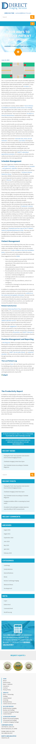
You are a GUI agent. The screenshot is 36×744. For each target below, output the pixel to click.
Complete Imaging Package (11, 712)
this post (9, 180)
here (11, 364)
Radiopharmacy (7, 702)
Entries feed (7, 604)
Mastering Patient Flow (14, 309)
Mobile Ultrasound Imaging (11, 718)
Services (5, 692)
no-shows (26, 86)
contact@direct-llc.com (23, 13)
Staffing (5, 696)
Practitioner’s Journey (27, 206)
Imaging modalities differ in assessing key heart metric (16, 502)
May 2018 (6, 545)
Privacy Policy (7, 690)
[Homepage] (11, 44)
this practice (16, 332)
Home (4, 679)
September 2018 (8, 537)
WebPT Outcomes (28, 332)
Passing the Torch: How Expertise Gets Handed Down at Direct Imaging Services (16, 456)
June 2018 (7, 541)
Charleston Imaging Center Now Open (14, 461)
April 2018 (6, 549)
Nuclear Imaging (8, 706)
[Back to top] (30, 738)
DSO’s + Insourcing (8, 694)
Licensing (5, 700)
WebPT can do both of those (17, 352)
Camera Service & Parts (9, 703)
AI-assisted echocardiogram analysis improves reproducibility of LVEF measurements (18, 442)
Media (5, 577)
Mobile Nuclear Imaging (9, 708)
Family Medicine (8, 569)
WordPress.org (8, 612)
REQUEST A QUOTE (18, 655)
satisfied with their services (8, 320)
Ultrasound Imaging (9, 716)
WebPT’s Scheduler (9, 166)
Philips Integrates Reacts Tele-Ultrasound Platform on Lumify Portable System (18, 435)
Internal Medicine (8, 573)
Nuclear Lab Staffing (8, 710)
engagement (13, 326)
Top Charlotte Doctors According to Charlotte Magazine (16, 466)
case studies (22, 140)
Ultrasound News (8, 584)
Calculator (6, 686)
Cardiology (7, 565)
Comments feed (8, 608)
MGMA (18, 256)
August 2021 (7, 534)
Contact (5, 688)
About (5, 680)
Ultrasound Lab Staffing (10, 720)
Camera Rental (7, 698)
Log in (5, 601)
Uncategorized (8, 588)
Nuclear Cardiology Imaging (11, 581)
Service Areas (6, 682)
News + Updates (19, 44)
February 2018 (8, 553)
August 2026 (7, 530)
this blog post (6, 342)
